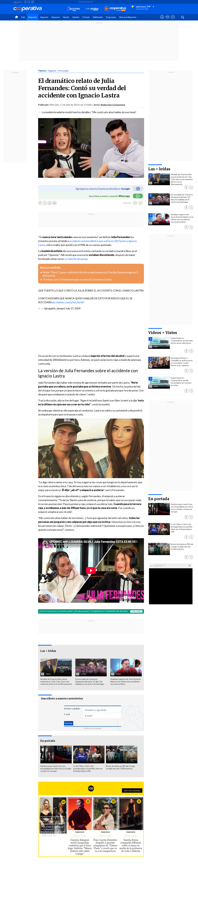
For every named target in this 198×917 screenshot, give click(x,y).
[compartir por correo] (135, 203)
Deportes (44, 17)
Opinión (75, 17)
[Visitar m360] (167, 19)
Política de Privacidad (92, 728)
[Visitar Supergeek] (173, 19)
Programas (111, 17)
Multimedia (98, 17)
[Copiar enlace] (140, 203)
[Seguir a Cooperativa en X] (29, 2)
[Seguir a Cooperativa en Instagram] (32, 2)
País (23, 17)
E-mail (67, 714)
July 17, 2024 (73, 308)
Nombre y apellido (72, 709)
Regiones (55, 17)
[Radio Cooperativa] (115, 9)
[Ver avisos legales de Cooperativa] (162, 19)
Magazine (32, 17)
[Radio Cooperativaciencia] (92, 8)
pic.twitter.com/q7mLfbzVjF (68, 302)
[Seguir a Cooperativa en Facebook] (25, 2)
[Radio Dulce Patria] (73, 8)
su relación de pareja (76, 258)
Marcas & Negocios (127, 17)
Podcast (86, 17)
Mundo (66, 17)
